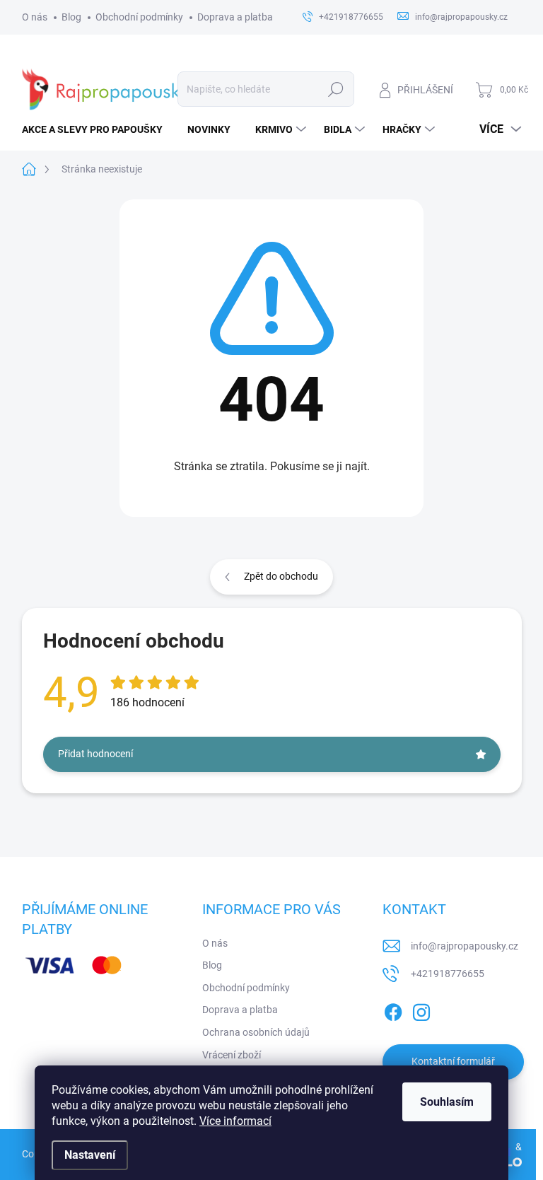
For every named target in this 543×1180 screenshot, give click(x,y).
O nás (34, 17)
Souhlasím (447, 1102)
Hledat (335, 89)
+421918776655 (447, 973)
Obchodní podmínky (139, 17)
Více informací (235, 1121)
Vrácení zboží (231, 1055)
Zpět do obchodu (281, 576)
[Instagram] (421, 1009)
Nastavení (89, 1155)
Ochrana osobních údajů (256, 1032)
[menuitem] (97, 129)
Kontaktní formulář (453, 1061)
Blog (71, 17)
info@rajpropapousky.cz (464, 946)
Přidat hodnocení (95, 753)
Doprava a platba (235, 17)
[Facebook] (393, 1009)
